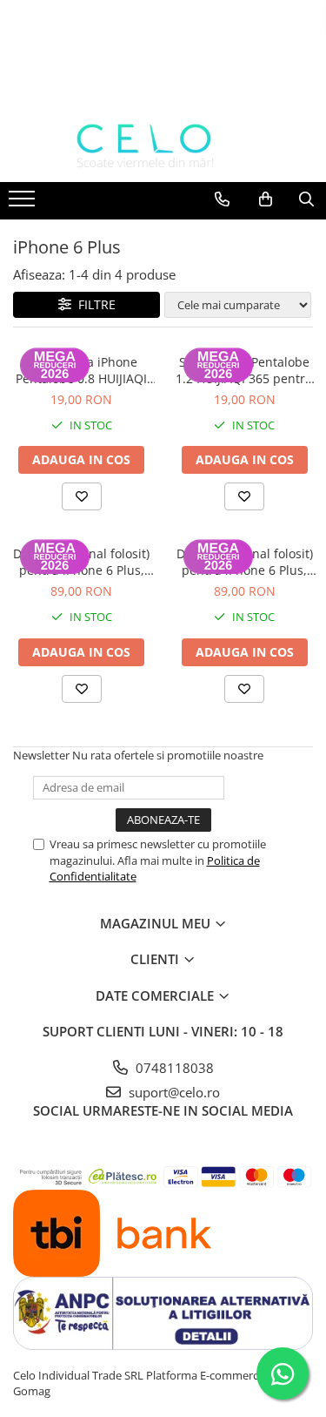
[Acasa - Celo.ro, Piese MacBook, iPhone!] (163, 146)
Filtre (93, 304)
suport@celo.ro (172, 1092)
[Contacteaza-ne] (222, 199)
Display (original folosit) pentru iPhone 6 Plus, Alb (244, 561)
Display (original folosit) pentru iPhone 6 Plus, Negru (81, 561)
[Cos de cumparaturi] (265, 199)
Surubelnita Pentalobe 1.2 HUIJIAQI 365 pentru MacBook (244, 370)
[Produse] (24, 204)
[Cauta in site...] (306, 199)
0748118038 (173, 1067)
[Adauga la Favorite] (82, 496)
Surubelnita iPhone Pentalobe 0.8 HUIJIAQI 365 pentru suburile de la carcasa (81, 370)
